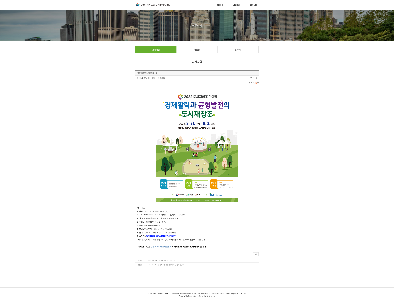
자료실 (197, 49)
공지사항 (156, 49)
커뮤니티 (253, 5)
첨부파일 (253, 82)
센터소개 (219, 5)
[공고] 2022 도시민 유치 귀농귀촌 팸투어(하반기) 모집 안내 (166, 265)
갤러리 (238, 49)
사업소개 (236, 5)
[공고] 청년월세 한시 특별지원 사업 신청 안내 (161, 260)
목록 (256, 254)
